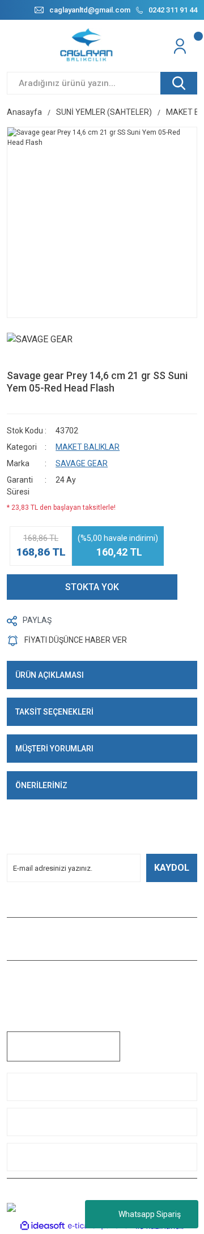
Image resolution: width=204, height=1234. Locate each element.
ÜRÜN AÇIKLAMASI (49, 675)
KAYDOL (171, 867)
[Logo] (87, 45)
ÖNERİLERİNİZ (41, 785)
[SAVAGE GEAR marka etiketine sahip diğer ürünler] (43, 348)
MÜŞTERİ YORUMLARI (54, 748)
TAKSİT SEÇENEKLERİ (54, 711)
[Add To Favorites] (194, 587)
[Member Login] (181, 46)
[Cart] (195, 46)
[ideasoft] (42, 1226)
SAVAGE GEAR (82, 463)
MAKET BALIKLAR (88, 447)
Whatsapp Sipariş (149, 1214)
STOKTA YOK (92, 587)
